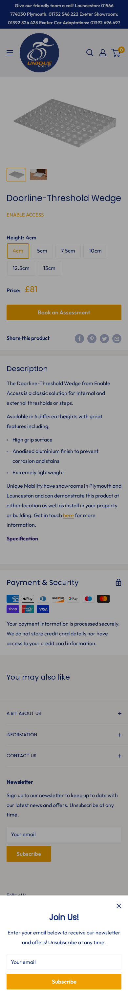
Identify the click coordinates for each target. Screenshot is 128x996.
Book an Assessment (64, 312)
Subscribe (64, 981)
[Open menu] (10, 52)
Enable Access (25, 215)
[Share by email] (116, 338)
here (68, 515)
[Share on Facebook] (79, 338)
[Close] (119, 906)
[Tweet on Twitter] (104, 338)
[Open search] (90, 52)
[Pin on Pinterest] (91, 338)
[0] (116, 53)
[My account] (102, 52)
